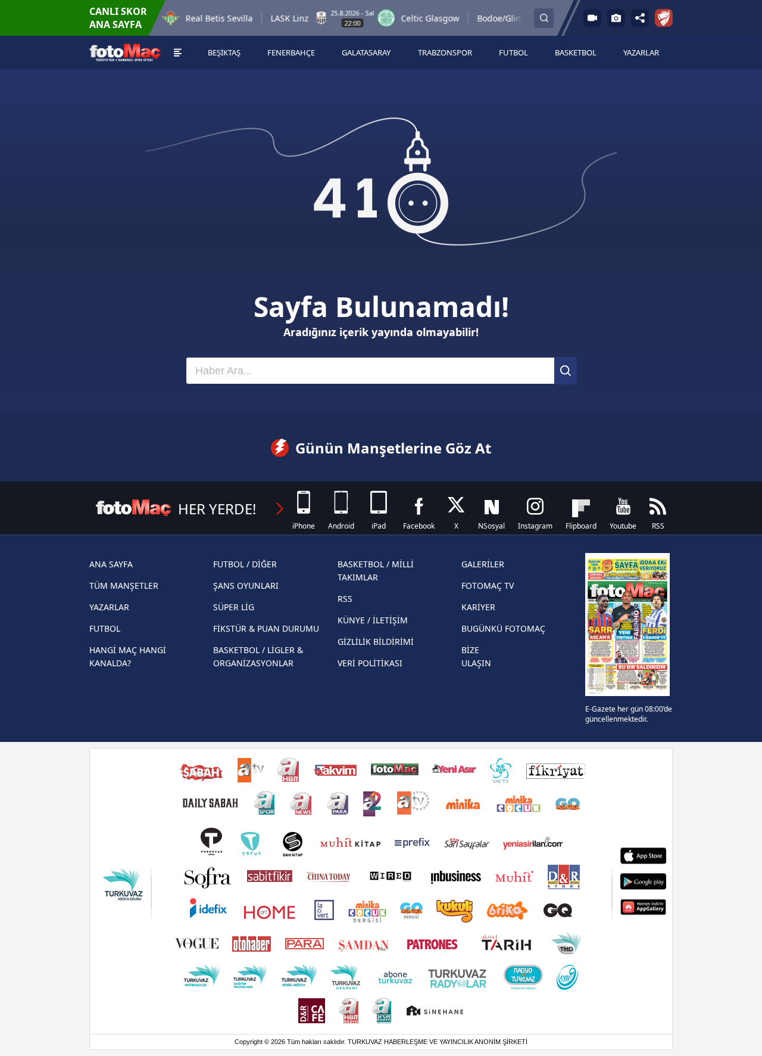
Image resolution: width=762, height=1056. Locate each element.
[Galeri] (616, 18)
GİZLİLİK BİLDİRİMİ (376, 641)
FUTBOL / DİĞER (245, 564)
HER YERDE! (217, 508)
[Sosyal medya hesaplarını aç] (640, 18)
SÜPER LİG (233, 607)
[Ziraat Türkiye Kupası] (664, 18)
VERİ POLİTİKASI (370, 663)
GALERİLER (482, 564)
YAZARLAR (109, 607)
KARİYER (478, 607)
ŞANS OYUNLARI (246, 585)
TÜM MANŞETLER (123, 585)
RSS (345, 598)
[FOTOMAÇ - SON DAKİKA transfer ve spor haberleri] (125, 53)
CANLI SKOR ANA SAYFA (118, 18)
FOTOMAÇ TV (487, 585)
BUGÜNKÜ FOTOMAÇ (503, 628)
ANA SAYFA (111, 564)
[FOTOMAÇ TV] (592, 18)
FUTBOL (104, 628)
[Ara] (565, 370)
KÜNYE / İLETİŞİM (373, 620)
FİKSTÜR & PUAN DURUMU (266, 628)
